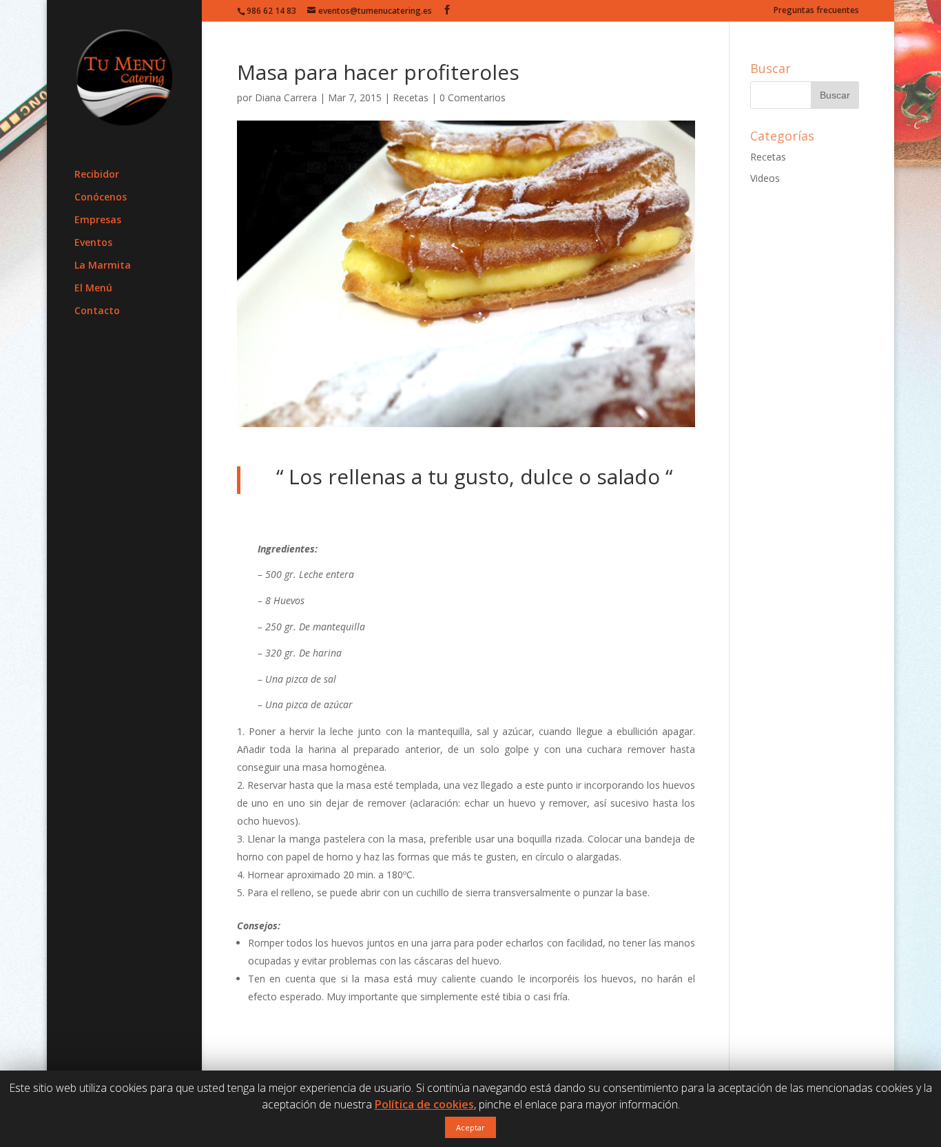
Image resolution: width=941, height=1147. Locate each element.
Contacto (97, 311)
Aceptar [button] (470, 1127)
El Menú (93, 288)
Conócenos (100, 197)
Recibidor (96, 174)
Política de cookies (424, 1104)
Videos (765, 178)
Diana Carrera (286, 97)
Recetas (410, 97)
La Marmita (102, 265)
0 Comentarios (473, 97)
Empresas (97, 220)
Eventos (93, 243)
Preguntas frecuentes (816, 11)
